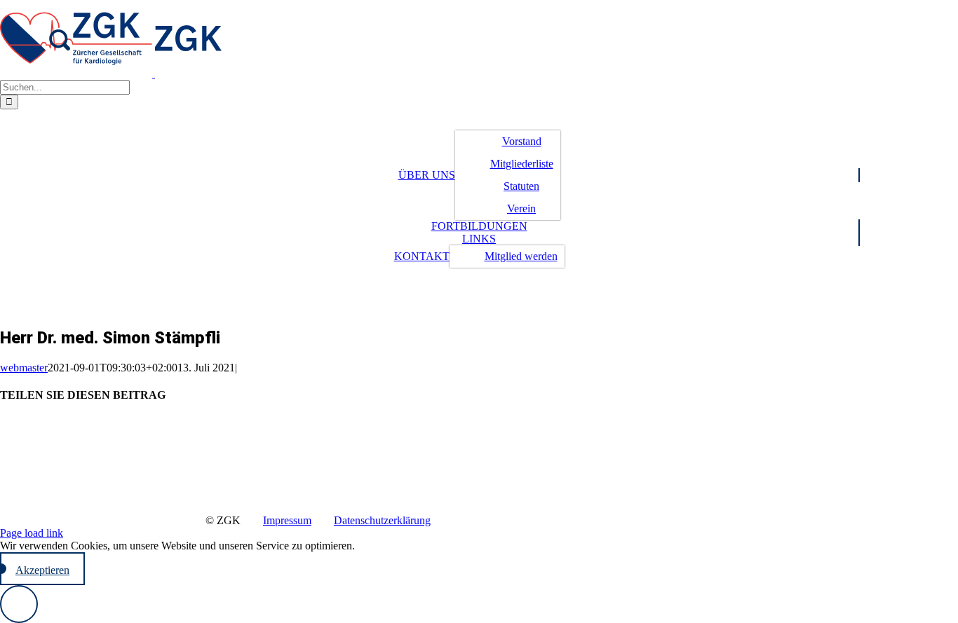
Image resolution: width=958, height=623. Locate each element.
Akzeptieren (42, 570)
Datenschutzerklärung (382, 520)
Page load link (31, 533)
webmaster (24, 368)
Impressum (287, 520)
